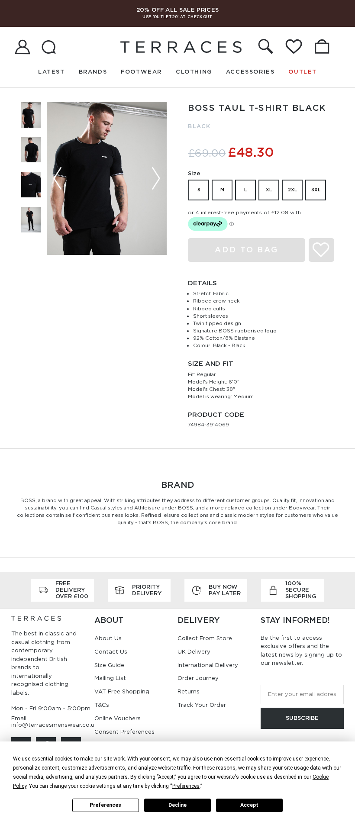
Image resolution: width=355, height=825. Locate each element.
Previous (57, 178)
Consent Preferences (124, 731)
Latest (51, 71)
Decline (177, 805)
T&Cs (101, 705)
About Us (108, 638)
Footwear (141, 71)
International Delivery (208, 665)
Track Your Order (202, 705)
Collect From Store (205, 638)
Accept (249, 805)
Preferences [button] (186, 786)
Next (156, 178)
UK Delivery (194, 651)
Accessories (250, 71)
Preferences (105, 805)
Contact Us (110, 651)
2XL (292, 189)
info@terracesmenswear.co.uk (54, 725)
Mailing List (110, 678)
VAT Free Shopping (121, 691)
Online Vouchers (117, 718)
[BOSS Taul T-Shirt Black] (107, 178)
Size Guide (109, 665)
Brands (93, 71)
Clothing (194, 71)
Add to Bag (246, 249)
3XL (315, 189)
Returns (189, 691)
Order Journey (198, 678)
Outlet (302, 71)
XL (269, 189)
